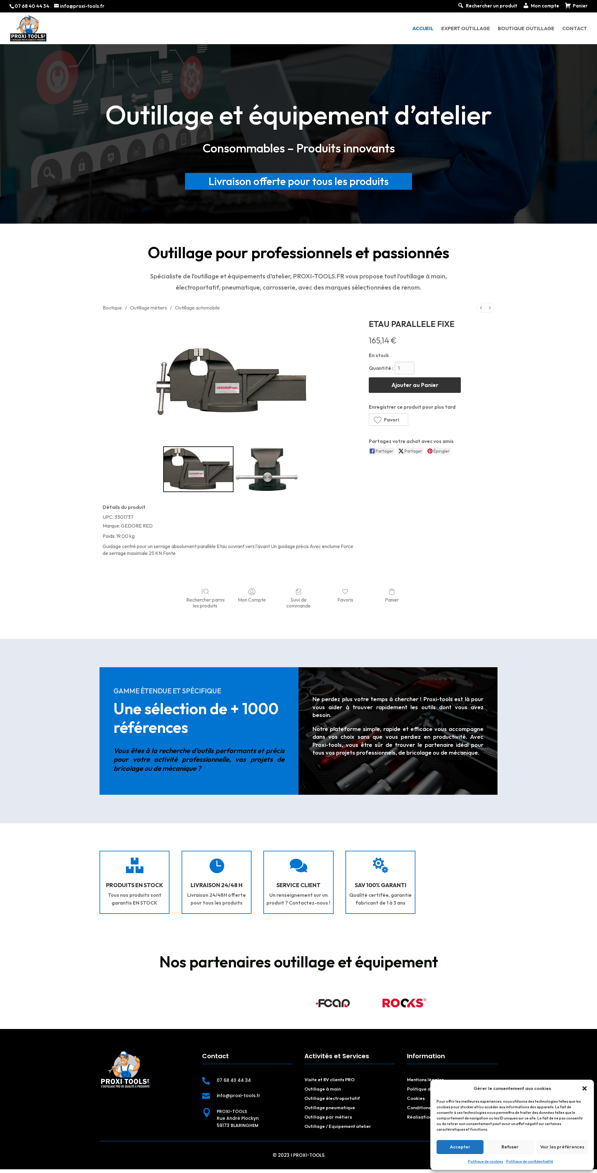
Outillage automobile (197, 308)
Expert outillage (465, 28)
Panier (392, 600)
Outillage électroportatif (332, 1098)
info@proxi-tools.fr (238, 1095)
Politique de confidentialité (529, 1161)
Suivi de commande (298, 603)
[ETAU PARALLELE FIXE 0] (198, 469)
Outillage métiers (148, 308)
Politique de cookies (485, 1161)
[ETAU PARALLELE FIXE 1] (267, 469)
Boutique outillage (526, 28)
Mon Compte (252, 600)
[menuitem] (481, 307)
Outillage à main (322, 1089)
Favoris (345, 600)
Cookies (416, 1098)
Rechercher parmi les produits (205, 603)
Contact (574, 28)
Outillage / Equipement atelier (337, 1126)
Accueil (422, 28)
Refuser (510, 1147)
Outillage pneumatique (329, 1107)
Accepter (460, 1147)
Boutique (112, 308)
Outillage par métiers (328, 1117)
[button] (584, 1088)
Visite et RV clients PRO (329, 1079)
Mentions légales (425, 1079)
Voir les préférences (562, 1147)
